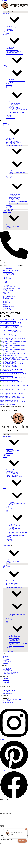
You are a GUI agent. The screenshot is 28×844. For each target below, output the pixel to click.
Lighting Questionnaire (14, 106)
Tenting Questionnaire (14, 104)
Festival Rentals (9, 48)
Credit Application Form (14, 108)
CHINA (5, 277)
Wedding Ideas (9, 26)
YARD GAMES (7, 309)
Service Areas (9, 85)
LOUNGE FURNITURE (9, 296)
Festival (11, 82)
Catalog (5, 31)
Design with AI (8, 12)
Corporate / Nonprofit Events (13, 27)
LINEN (5, 293)
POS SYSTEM (6, 300)
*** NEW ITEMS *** (8, 268)
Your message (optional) (5, 813)
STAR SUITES (6, 304)
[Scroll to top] (0, 843)
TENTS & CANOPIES (8, 307)
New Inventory (6, 33)
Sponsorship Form (13, 107)
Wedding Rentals (10, 47)
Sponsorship (9, 116)
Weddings (11, 79)
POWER (5, 301)
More (4, 65)
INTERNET (6, 289)
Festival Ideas (9, 29)
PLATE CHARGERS (8, 298)
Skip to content (3, 0)
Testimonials (9, 115)
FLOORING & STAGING (9, 284)
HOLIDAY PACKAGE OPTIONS (11, 288)
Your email (2, 809)
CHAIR (5, 276)
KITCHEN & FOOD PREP (9, 290)
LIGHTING (6, 292)
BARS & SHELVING (8, 273)
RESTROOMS (6, 302)
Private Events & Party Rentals (13, 51)
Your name (2, 805)
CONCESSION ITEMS (9, 278)
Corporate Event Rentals (12, 52)
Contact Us (8, 114)
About (7, 83)
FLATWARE (6, 282)
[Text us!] (22, 841)
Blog (7, 87)
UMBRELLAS (6, 308)
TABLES (5, 305)
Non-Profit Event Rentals (12, 50)
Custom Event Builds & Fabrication (14, 54)
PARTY (5, 297)
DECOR (5, 281)
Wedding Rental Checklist (15, 103)
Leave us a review (10, 118)
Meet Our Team (9, 86)
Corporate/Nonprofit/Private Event (17, 81)
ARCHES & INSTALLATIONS (11, 270)
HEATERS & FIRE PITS (9, 286)
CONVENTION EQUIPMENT (10, 280)
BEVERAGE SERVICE (9, 274)
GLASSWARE (6, 285)
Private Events (9, 30)
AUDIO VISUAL (7, 272)
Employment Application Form (16, 112)
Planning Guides (13, 101)
